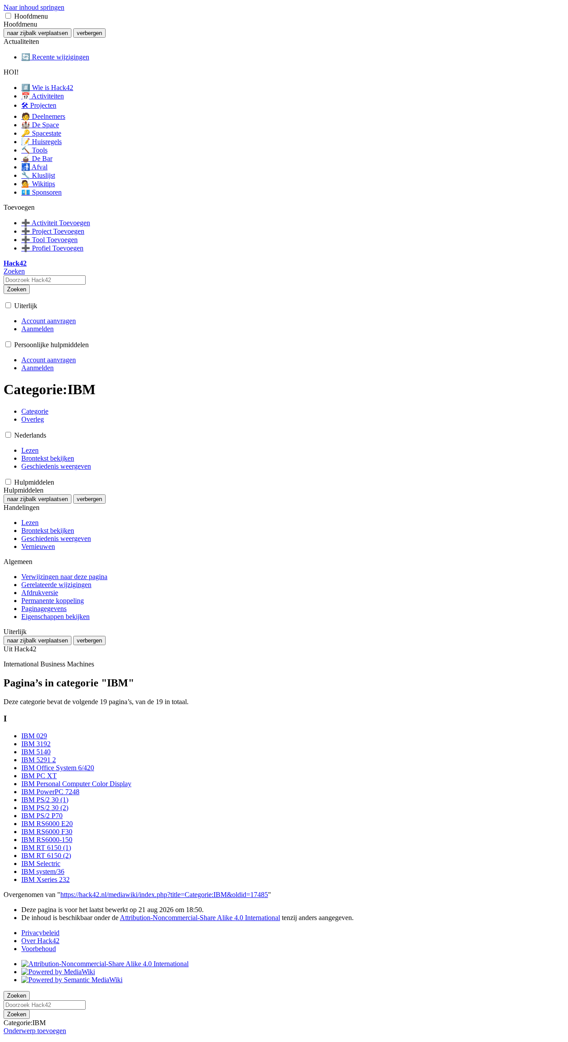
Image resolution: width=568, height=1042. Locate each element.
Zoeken (16, 289)
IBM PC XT (39, 776)
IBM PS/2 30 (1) (44, 799)
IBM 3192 (36, 744)
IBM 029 (34, 736)
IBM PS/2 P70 (42, 815)
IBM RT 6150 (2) (46, 855)
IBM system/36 (42, 871)
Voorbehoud (38, 948)
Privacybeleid (40, 932)
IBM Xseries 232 (45, 879)
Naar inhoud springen (34, 7)
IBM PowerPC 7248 (50, 791)
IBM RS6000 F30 (46, 831)
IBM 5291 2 (38, 760)
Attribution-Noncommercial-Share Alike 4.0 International (200, 917)
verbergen (89, 33)
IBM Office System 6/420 (57, 768)
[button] (8, 16)
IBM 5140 (36, 752)
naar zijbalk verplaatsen (37, 33)
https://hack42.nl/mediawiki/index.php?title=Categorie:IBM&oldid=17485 (164, 894)
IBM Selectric (40, 863)
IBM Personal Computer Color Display (76, 783)
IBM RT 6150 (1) (46, 847)
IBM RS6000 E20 (47, 823)
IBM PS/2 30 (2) (44, 807)
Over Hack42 (40, 940)
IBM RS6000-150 (46, 839)
